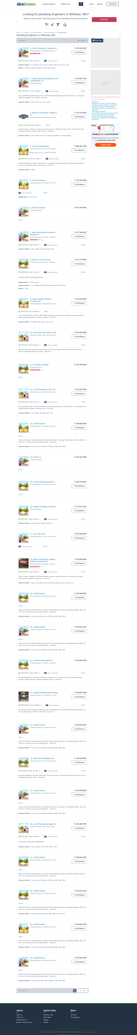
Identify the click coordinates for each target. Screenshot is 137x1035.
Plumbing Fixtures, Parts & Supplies (54, 183)
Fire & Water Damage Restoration (103, 116)
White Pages (47, 1017)
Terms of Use (86, 1032)
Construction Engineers (49, 32)
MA (22, 32)
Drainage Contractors (49, 564)
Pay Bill (46, 1022)
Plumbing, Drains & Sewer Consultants (105, 105)
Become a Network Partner (24, 1022)
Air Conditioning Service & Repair (103, 114)
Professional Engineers (36, 32)
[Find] (81, 4)
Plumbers (45, 237)
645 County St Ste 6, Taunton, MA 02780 (43, 152)
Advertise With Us (21, 1020)
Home (17, 32)
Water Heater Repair (49, 826)
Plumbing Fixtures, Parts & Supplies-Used (55, 629)
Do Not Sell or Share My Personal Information (66, 1032)
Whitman (26, 32)
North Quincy (33, 197)
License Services (48, 536)
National (46, 1020)
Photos (83, 61)
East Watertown (34, 282)
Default (83, 40)
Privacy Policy (46, 1032)
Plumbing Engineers (36, 51)
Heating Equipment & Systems (52, 51)
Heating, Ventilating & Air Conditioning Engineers (104, 118)
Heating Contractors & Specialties (103, 106)
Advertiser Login (48, 1015)
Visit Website (79, 52)
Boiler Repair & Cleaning (50, 117)
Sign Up (99, 4)
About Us (19, 1015)
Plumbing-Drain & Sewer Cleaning (53, 596)
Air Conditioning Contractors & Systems (105, 113)
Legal (93, 1032)
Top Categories (75, 1017)
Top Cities (74, 1015)
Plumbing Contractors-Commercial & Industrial (57, 392)
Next (84, 990)
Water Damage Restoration (51, 303)
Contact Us (19, 1017)
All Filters (22, 40)
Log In (91, 4)
